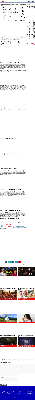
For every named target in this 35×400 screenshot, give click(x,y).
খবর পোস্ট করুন (19, 389)
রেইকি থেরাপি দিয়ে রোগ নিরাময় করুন (20, 226)
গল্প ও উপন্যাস (10, 388)
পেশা (21, 388)
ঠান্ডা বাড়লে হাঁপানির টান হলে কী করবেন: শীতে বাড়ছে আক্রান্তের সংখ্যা (25, 336)
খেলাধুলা (15, 389)
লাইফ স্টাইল (18, 388)
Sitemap (3, 392)
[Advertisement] (13, 28)
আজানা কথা (29, 388)
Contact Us (12, 392)
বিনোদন (3, 388)
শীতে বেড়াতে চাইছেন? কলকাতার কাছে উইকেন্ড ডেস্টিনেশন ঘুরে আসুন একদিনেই (8, 360)
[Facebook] (27, 393)
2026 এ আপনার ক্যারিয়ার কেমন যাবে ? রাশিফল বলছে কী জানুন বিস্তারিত (25, 360)
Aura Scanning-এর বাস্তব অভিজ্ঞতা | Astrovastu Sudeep (8, 289)
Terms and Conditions (7, 391)
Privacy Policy (13, 391)
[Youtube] (30, 393)
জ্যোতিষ (14, 388)
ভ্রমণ (32, 388)
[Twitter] (29, 393)
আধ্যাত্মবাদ (25, 388)
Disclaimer (7, 392)
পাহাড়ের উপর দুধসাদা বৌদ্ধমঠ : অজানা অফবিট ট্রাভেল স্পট (7, 335)
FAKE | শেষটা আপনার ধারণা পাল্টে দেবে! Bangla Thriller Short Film (26, 289)
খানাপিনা (6, 388)
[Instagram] (32, 393)
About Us (2, 391)
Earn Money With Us (8, 393)
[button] (15, 1)
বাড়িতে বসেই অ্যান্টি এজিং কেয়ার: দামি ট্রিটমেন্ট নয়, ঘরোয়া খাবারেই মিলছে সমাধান (26, 312)
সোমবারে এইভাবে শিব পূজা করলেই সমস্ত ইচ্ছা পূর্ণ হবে (20, 227)
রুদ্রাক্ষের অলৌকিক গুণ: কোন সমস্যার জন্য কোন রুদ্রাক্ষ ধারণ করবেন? (8, 312)
